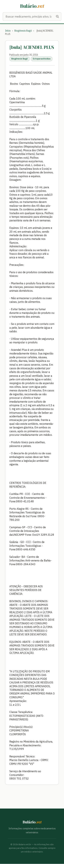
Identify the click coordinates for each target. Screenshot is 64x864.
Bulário (32, 6)
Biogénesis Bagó (23, 30)
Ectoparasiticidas (42, 58)
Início (8, 30)
